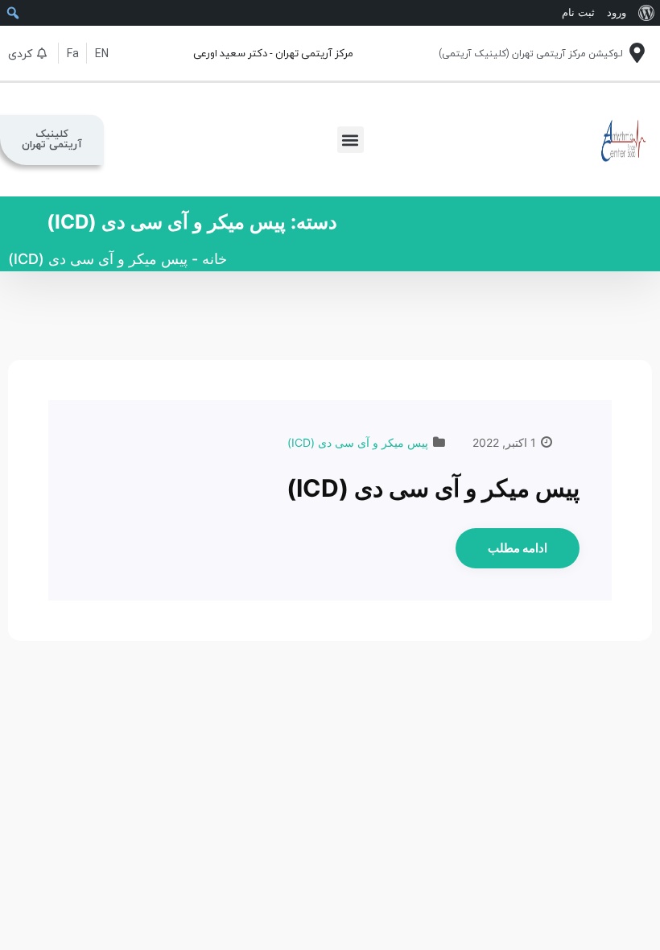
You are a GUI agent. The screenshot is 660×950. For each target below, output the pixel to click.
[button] (350, 139)
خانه (214, 258)
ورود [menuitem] (616, 12)
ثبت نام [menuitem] (578, 12)
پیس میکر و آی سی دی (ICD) (357, 442)
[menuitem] (646, 13)
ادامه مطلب (517, 548)
